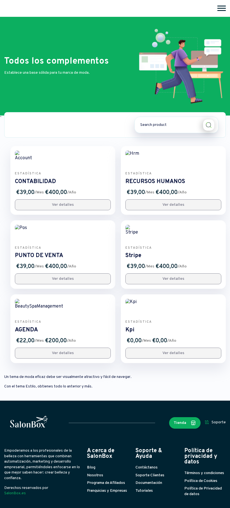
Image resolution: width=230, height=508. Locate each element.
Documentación (148, 483)
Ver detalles (63, 204)
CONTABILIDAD (35, 181)
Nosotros (95, 475)
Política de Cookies (200, 481)
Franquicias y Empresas (107, 490)
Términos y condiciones (204, 473)
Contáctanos (146, 467)
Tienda (180, 423)
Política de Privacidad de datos (203, 491)
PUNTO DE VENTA (39, 255)
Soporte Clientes (149, 475)
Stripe (133, 255)
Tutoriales (144, 490)
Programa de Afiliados (106, 483)
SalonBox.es (15, 493)
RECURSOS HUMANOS (155, 181)
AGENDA (26, 330)
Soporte (218, 422)
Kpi (129, 330)
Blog (91, 467)
